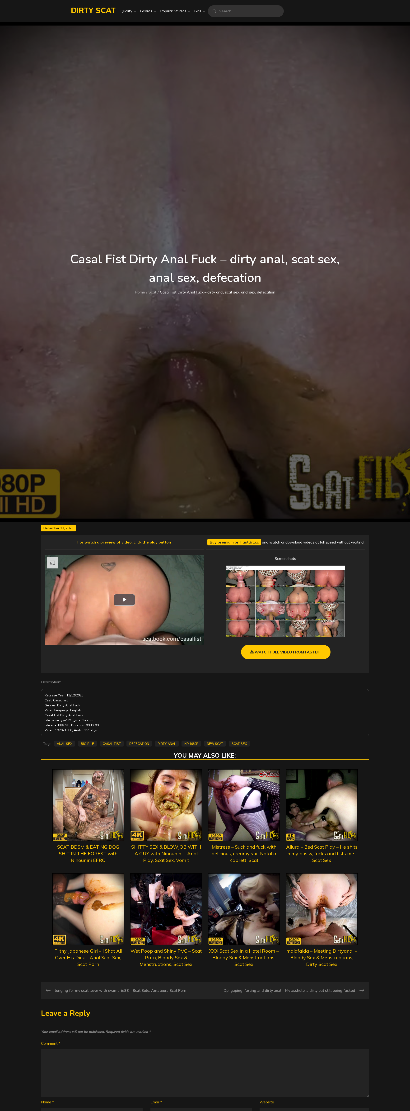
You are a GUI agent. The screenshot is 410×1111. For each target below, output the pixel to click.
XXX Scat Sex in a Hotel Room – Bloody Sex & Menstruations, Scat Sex (244, 957)
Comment (50, 1043)
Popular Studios (173, 11)
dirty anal (167, 743)
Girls (197, 11)
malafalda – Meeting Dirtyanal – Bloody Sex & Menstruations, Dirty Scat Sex (321, 957)
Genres (146, 11)
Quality (126, 11)
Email (156, 1102)
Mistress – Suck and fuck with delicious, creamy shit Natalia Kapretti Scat (244, 853)
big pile (87, 743)
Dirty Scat (93, 10)
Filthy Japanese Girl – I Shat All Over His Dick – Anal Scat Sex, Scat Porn (88, 957)
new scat (215, 743)
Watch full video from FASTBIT (287, 652)
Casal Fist (112, 743)
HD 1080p (191, 743)
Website (267, 1102)
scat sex (239, 743)
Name (47, 1102)
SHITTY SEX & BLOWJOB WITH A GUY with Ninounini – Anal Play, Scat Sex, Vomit (166, 853)
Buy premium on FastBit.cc (234, 542)
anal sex (64, 743)
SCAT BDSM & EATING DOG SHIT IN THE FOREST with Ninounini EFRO (88, 853)
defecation (139, 743)
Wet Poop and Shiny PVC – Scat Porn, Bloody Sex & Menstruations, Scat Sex (166, 957)
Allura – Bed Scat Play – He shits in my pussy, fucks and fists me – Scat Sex (322, 853)
